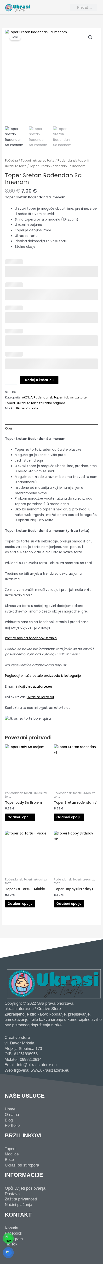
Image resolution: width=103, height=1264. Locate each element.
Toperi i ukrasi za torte (38, 160)
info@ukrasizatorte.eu (34, 686)
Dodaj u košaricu (39, 380)
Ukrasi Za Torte (27, 408)
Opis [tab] (9, 428)
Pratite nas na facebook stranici (31, 638)
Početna (11, 160)
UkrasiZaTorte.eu (40, 697)
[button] (51, 7)
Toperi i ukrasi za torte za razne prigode (35, 403)
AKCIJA (27, 397)
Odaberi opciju (20, 817)
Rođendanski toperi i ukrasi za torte (60, 397)
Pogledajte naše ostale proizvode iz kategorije (43, 675)
